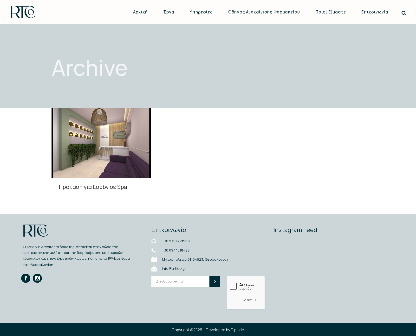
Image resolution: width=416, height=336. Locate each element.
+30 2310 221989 (176, 241)
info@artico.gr (174, 268)
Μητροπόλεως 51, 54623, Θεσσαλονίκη (195, 259)
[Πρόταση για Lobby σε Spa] (101, 143)
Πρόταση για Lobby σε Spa (93, 187)
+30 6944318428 (176, 250)
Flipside (237, 329)
